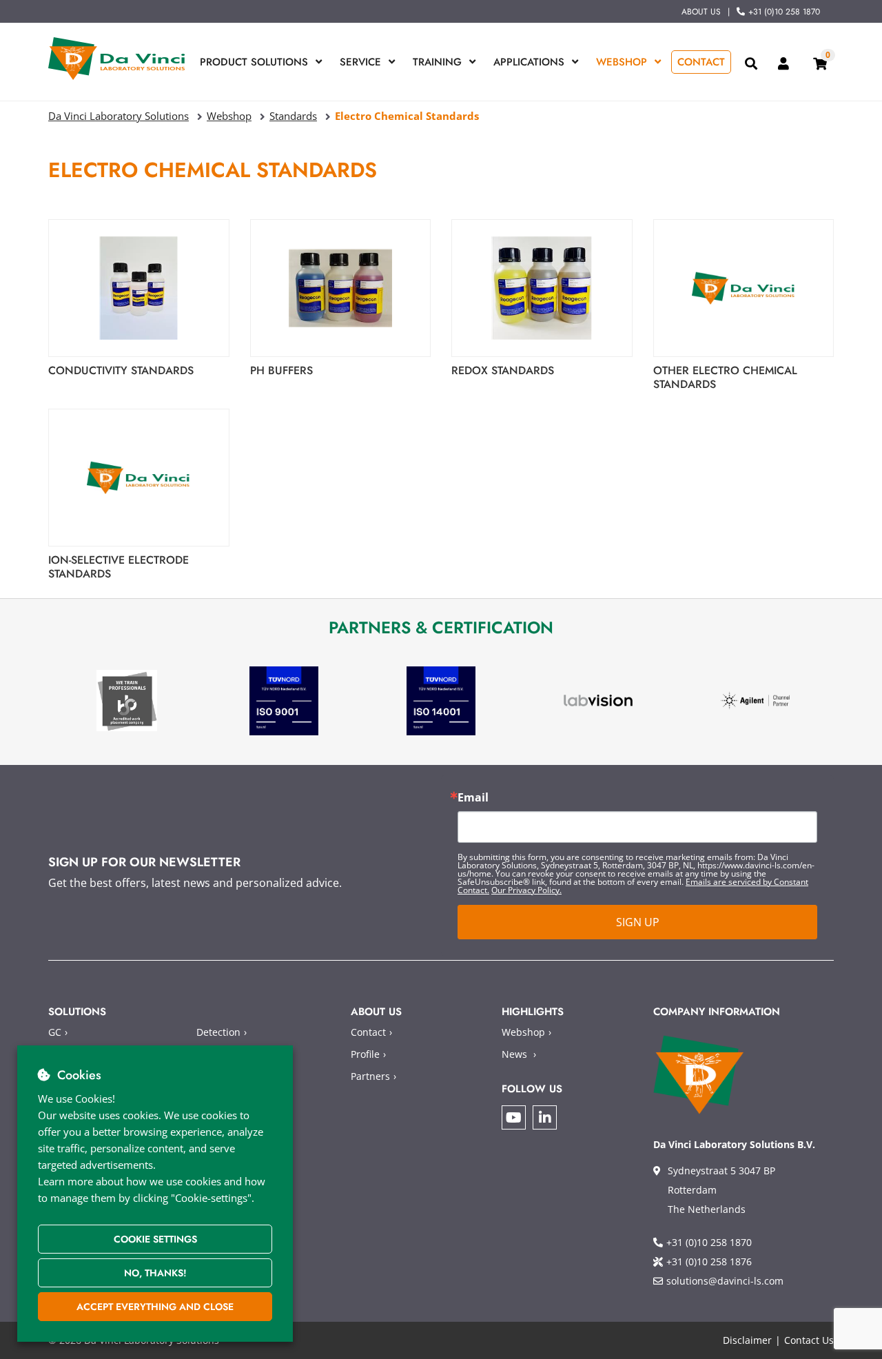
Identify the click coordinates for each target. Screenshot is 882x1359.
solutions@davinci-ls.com (724, 1280)
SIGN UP (637, 922)
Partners (370, 1076)
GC (54, 1032)
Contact (701, 62)
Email (473, 797)
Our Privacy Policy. (526, 890)
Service (360, 62)
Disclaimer (747, 1340)
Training (437, 62)
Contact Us (809, 1340)
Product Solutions (254, 62)
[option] (127, 700)
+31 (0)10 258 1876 (709, 1261)
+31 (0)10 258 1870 (784, 12)
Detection (218, 1032)
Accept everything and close (155, 1307)
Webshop (621, 62)
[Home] (117, 58)
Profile (365, 1054)
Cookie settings (155, 1239)
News (514, 1054)
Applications (528, 62)
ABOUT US (701, 12)
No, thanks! (155, 1273)
